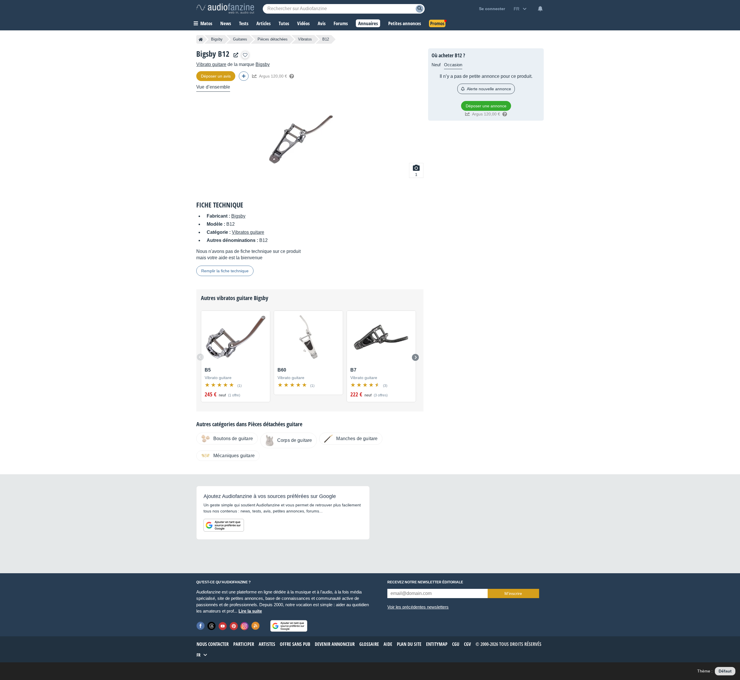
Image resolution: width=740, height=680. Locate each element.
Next (415, 357)
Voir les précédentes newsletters (418, 606)
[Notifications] (540, 8)
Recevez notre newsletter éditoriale (425, 582)
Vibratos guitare (248, 232)
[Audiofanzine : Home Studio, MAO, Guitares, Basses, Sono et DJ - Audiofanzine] (225, 8)
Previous (200, 357)
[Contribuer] (244, 76)
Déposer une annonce (486, 106)
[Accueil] (201, 39)
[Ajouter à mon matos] (245, 55)
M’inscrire (513, 593)
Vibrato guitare (211, 64)
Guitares (240, 39)
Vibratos (305, 39)
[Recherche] (419, 9)
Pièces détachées (273, 39)
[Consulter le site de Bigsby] (234, 55)
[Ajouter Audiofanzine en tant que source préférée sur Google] (224, 525)
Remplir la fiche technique (225, 271)
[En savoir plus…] (291, 76)
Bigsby (217, 39)
